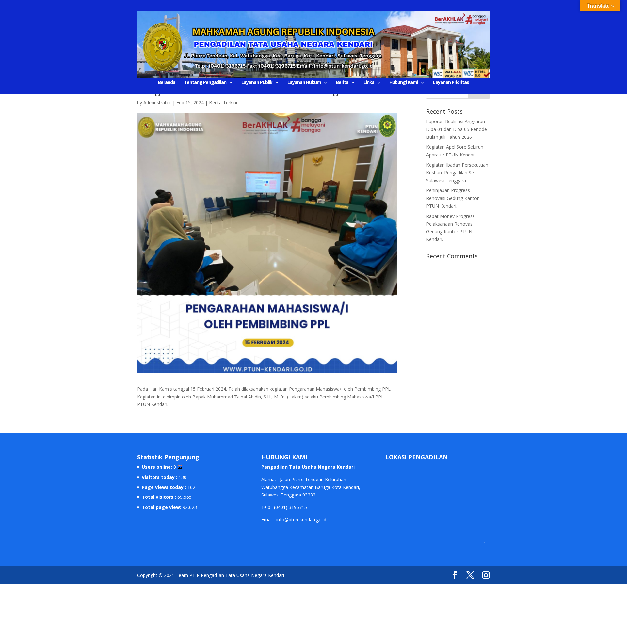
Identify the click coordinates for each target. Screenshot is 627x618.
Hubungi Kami (403, 82)
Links (368, 82)
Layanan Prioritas (451, 82)
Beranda (166, 82)
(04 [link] (277, 507)
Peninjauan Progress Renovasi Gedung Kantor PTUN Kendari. (452, 198)
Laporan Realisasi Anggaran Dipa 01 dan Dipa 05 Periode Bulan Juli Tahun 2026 (456, 129)
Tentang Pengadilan (205, 82)
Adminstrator (157, 102)
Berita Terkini (223, 102)
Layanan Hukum (304, 82)
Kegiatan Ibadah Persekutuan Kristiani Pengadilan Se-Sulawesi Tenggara (457, 173)
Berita (342, 82)
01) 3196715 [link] (294, 507)
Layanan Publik (256, 82)
